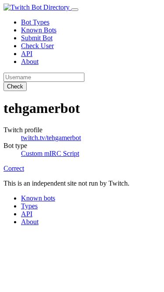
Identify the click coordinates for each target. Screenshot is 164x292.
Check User (37, 45)
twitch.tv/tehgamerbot (51, 137)
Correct (13, 168)
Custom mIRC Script (50, 153)
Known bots (38, 198)
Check (15, 86)
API (26, 53)
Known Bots (38, 30)
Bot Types (35, 22)
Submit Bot (36, 38)
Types (29, 206)
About (29, 61)
